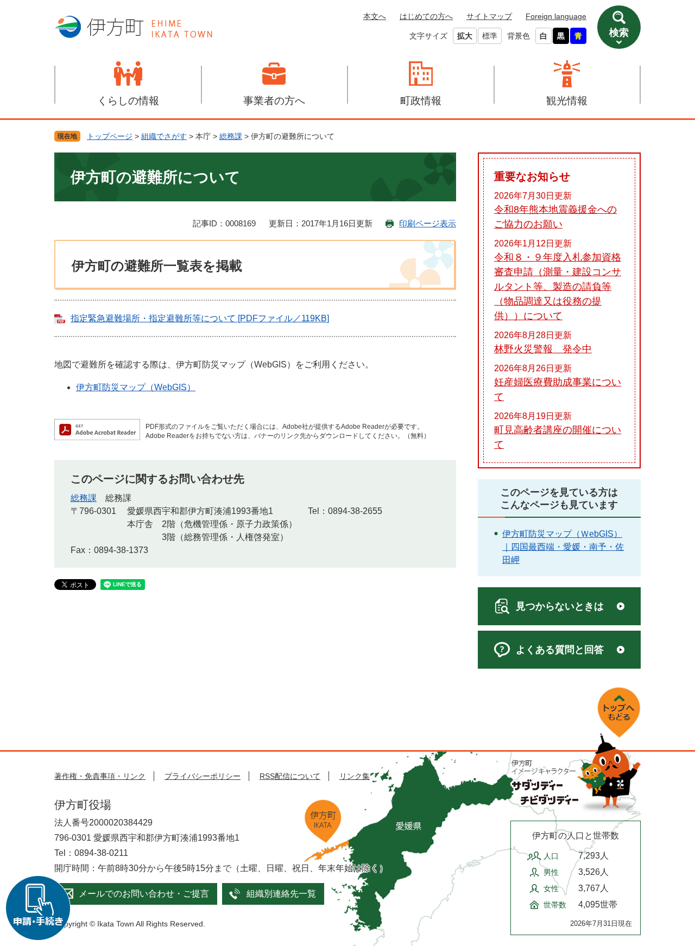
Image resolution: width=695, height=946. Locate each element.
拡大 (464, 35)
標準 (489, 35)
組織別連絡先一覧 (281, 893)
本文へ (374, 16)
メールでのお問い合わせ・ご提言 (144, 893)
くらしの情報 (128, 100)
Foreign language (556, 16)
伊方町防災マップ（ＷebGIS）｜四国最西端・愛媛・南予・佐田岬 (563, 546)
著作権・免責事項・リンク (100, 776)
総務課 (230, 136)
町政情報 (420, 100)
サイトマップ (489, 16)
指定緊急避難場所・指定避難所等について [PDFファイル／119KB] (200, 318)
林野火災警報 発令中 (543, 349)
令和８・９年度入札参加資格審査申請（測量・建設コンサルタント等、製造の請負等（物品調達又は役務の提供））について (557, 286)
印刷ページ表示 (427, 223)
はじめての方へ (426, 16)
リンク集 (354, 776)
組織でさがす (164, 136)
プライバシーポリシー (203, 776)
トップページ (109, 136)
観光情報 (566, 100)
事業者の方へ (274, 100)
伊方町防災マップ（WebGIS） (135, 387)
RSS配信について (290, 776)
